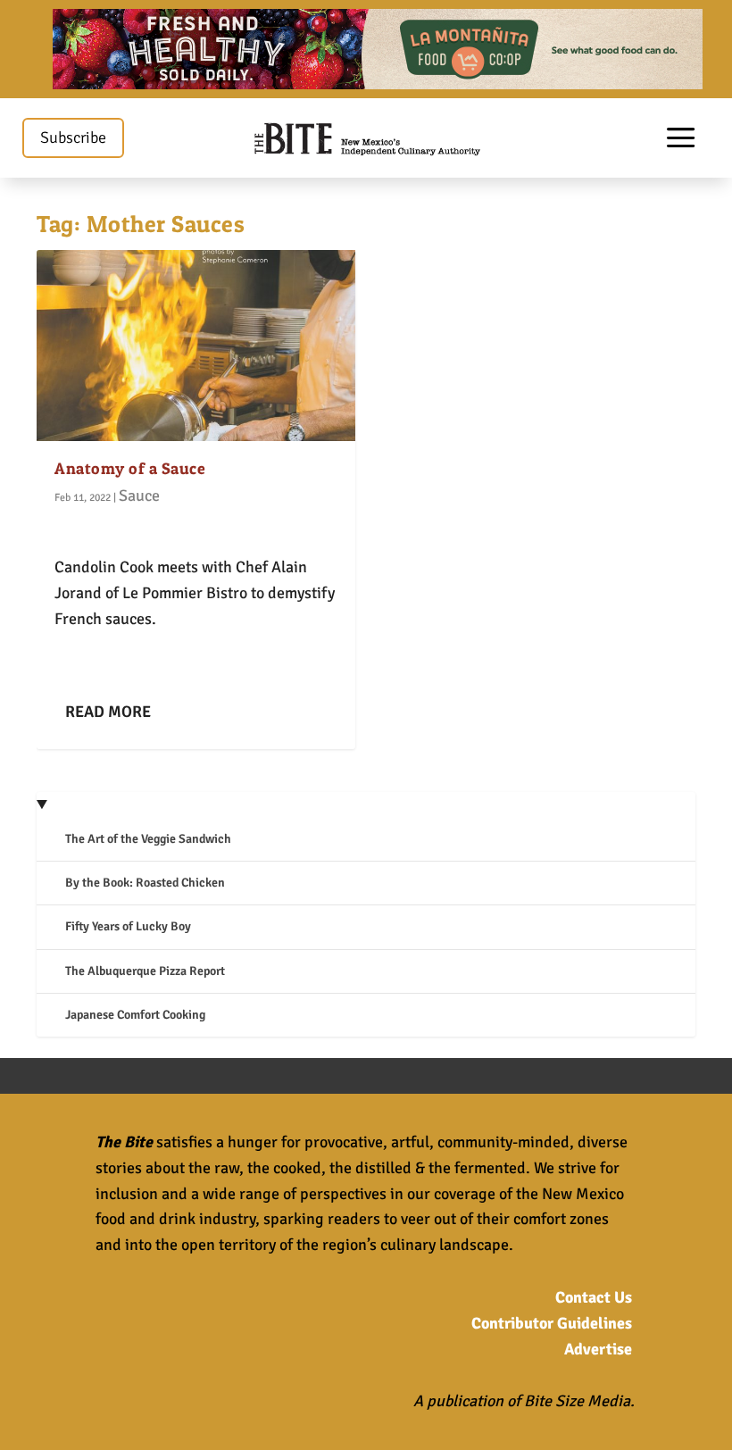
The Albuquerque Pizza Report (145, 971)
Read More (108, 711)
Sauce (139, 495)
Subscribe (73, 137)
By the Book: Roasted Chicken (145, 882)
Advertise (598, 1349)
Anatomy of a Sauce (129, 468)
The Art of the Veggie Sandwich (148, 838)
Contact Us (593, 1297)
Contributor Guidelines (551, 1323)
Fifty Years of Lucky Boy (128, 926)
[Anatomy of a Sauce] (196, 345)
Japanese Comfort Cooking (135, 1014)
